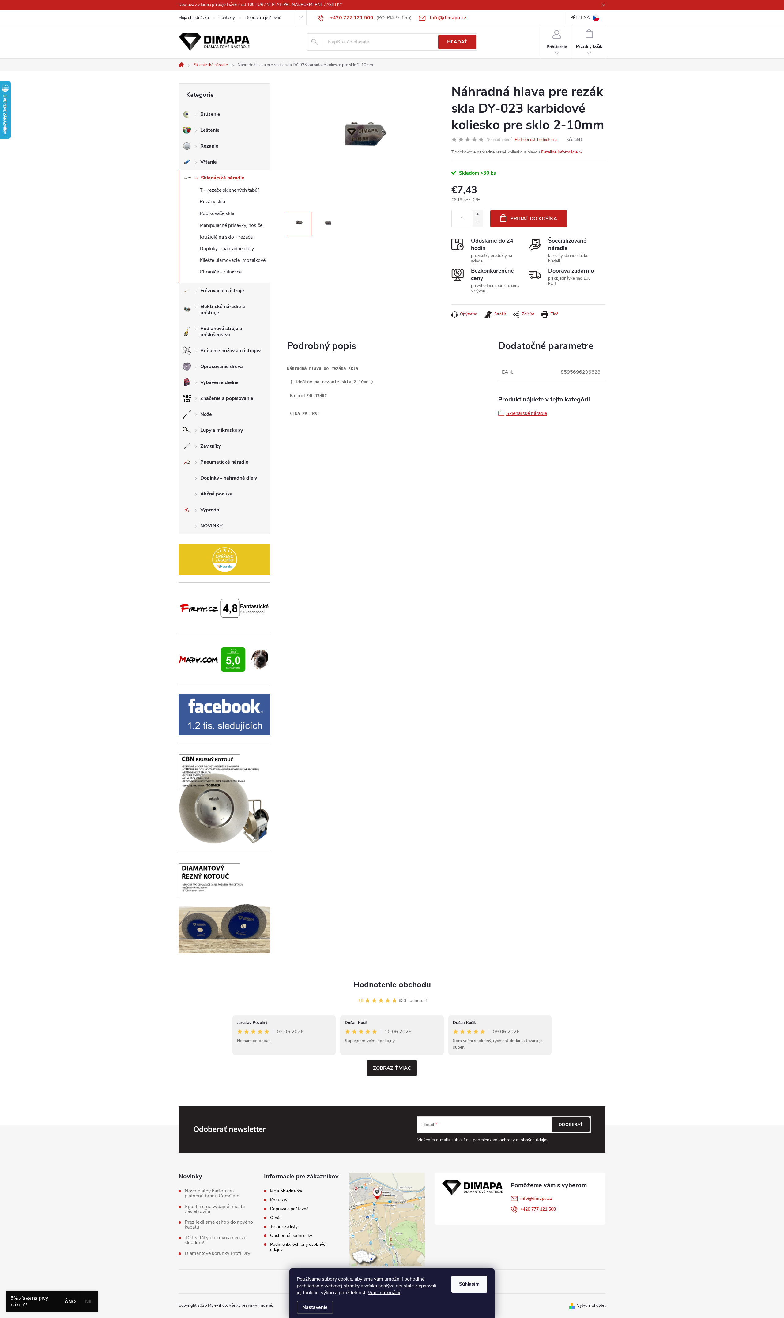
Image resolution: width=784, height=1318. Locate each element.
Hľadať (457, 42)
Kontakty (227, 18)
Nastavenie (315, 1307)
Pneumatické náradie (224, 462)
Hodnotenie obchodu (392, 984)
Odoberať (571, 1125)
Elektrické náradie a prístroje (222, 309)
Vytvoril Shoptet (591, 1305)
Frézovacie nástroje (222, 290)
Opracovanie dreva (221, 366)
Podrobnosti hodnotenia (536, 139)
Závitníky (210, 446)
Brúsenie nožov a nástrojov (230, 350)
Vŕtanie (208, 162)
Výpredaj (210, 509)
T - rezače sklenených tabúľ (229, 190)
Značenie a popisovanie (226, 398)
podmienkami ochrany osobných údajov (510, 1140)
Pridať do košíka (533, 218)
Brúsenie (210, 114)
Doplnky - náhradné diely (227, 248)
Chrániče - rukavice (221, 272)
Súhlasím (469, 1284)
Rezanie (209, 146)
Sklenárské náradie (222, 178)
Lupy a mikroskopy (221, 430)
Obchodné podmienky (291, 1235)
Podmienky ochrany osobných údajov (299, 1246)
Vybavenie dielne (219, 382)
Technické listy (284, 1227)
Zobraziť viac (392, 1068)
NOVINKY (211, 525)
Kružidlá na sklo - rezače (226, 237)
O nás (275, 1218)
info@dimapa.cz (536, 1198)
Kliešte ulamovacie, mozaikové (233, 260)
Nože (206, 414)
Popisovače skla (217, 213)
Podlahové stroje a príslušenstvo (221, 331)
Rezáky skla (212, 201)
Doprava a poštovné (263, 18)
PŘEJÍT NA (580, 18)
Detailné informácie (559, 152)
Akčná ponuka (216, 494)
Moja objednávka (194, 18)
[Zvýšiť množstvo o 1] (478, 214)
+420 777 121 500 (538, 1209)
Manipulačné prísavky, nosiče (231, 225)
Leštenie (210, 130)
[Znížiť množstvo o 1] (478, 223)
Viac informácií (384, 1292)
